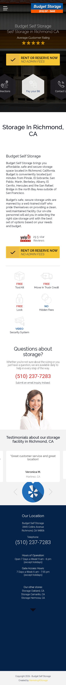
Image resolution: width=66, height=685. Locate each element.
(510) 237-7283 (33, 376)
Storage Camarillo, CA (33, 594)
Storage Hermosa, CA (33, 597)
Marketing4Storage (38, 680)
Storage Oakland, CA (33, 590)
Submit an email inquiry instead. (33, 382)
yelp (25, 238)
